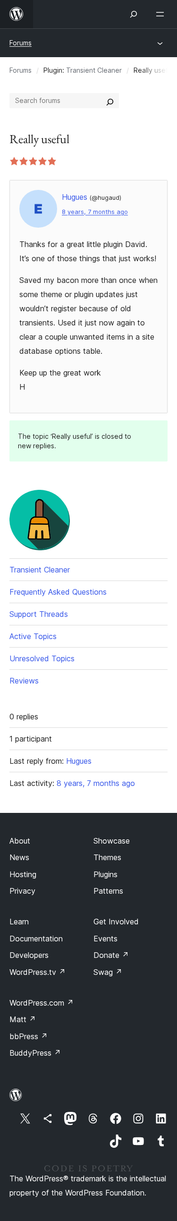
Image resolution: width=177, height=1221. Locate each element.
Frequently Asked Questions (58, 592)
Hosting (22, 874)
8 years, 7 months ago (95, 211)
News (19, 857)
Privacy (22, 891)
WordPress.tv (37, 972)
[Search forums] (110, 100)
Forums (20, 43)
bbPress (28, 1036)
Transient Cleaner (94, 70)
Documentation (36, 938)
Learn (19, 921)
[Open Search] (133, 14)
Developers (29, 955)
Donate (111, 955)
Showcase (111, 840)
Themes (107, 857)
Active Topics (33, 636)
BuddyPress (35, 1053)
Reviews (24, 680)
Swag (107, 972)
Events (105, 938)
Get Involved (116, 921)
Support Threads (38, 614)
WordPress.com (41, 1003)
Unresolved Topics (42, 658)
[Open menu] (162, 14)
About (19, 840)
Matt (22, 1019)
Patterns (108, 891)
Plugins (105, 874)
